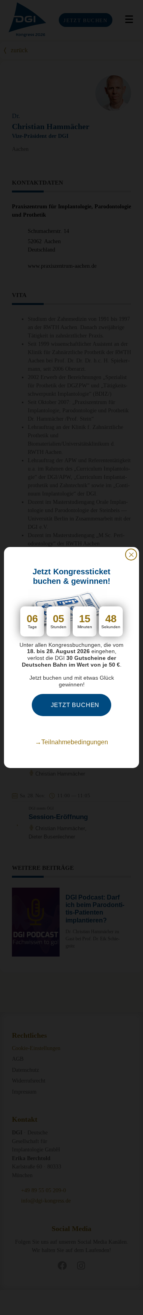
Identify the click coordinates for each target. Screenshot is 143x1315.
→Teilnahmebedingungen (71, 742)
